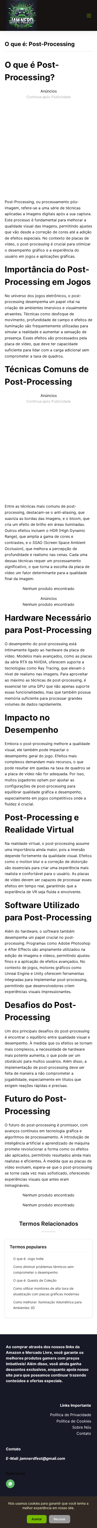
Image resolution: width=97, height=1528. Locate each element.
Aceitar (37, 1519)
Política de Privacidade (70, 1414)
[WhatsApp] (10, 1483)
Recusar (59, 1519)
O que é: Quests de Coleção (35, 1280)
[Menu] (89, 15)
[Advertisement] (48, 148)
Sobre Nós (81, 1427)
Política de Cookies (74, 1421)
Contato (84, 1433)
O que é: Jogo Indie (28, 1259)
